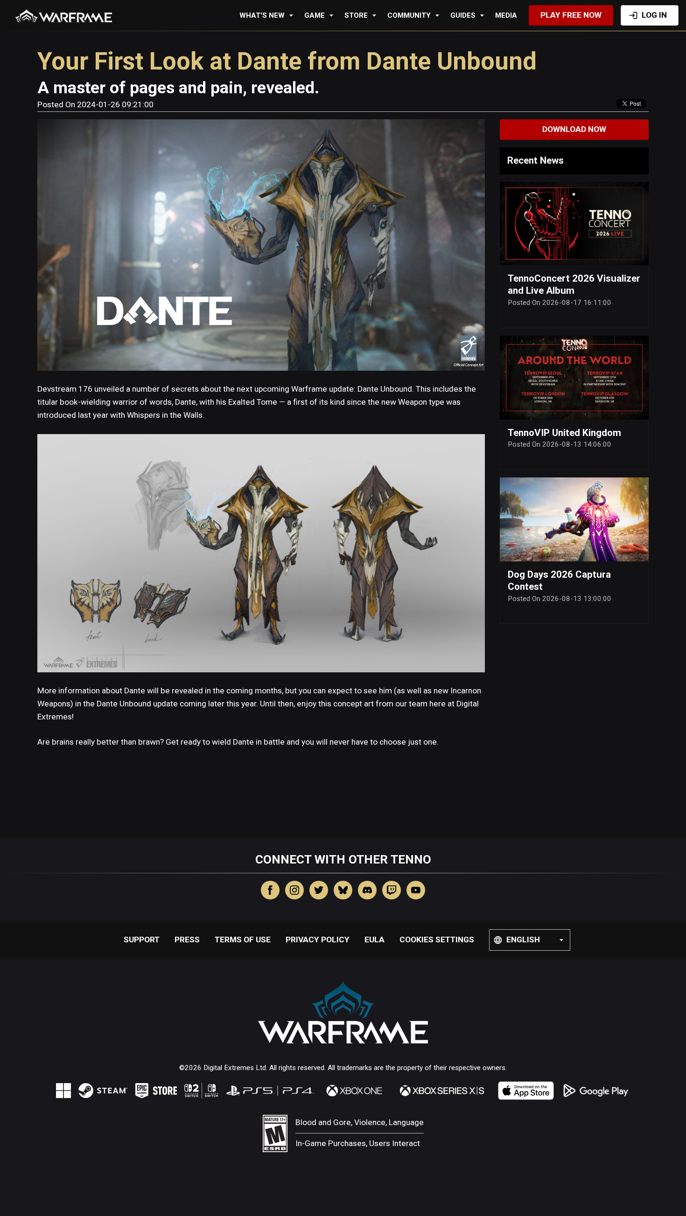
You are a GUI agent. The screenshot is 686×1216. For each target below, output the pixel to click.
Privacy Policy (318, 939)
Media (506, 15)
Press (187, 939)
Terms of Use (243, 939)
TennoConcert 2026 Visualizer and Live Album (574, 284)
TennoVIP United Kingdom (564, 432)
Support (142, 939)
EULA (374, 939)
